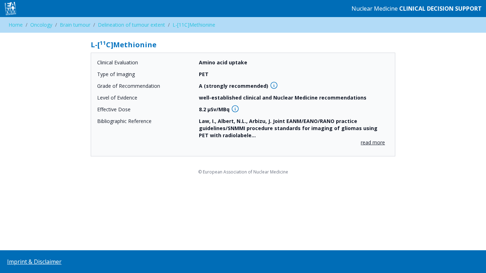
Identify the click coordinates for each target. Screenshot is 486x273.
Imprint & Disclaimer (34, 262)
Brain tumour (75, 24)
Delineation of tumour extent (131, 24)
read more (373, 142)
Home (16, 24)
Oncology (41, 24)
